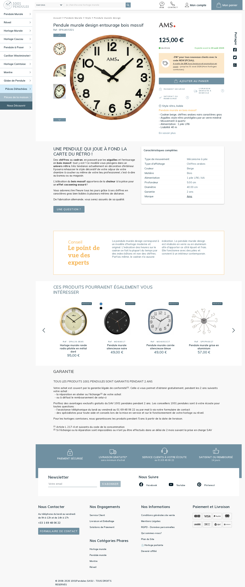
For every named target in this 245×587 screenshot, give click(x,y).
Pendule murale (98, 555)
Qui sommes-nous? (151, 533)
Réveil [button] (7, 22)
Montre (94, 561)
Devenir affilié (149, 551)
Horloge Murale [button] (13, 30)
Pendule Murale (73, 18)
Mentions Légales (150, 521)
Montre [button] (8, 72)
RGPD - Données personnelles (158, 527)
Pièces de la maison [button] (16, 97)
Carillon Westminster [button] (17, 55)
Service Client (97, 515)
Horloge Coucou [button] (13, 39)
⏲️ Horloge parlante (152, 545)
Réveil (93, 567)
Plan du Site (147, 539)
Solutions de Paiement (102, 527)
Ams (189, 196)
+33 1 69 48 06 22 (49, 522)
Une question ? (69, 209)
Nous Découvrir (16, 105)
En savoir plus (167, 133)
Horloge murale (98, 549)
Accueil (57, 18)
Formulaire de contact (59, 531)
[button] (162, 5)
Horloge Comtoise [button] (15, 64)
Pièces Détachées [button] (16, 88)
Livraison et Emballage (102, 521)
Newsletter (58, 477)
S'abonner (110, 484)
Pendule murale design (107, 18)
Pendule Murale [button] (13, 14)
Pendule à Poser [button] (14, 47)
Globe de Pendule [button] (14, 80)
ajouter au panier (194, 81)
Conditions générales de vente (158, 515)
